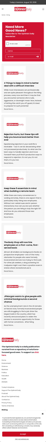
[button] (43, 413)
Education (5, 376)
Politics (4, 372)
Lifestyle (4, 382)
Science (5, 366)
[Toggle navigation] (3, 9)
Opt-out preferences (22, 439)
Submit (37, 57)
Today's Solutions (8, 387)
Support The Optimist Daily (11, 390)
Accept (23, 434)
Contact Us (6, 400)
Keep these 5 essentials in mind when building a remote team (20, 189)
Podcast (5, 393)
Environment (6, 363)
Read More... (9, 109)
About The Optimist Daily (10, 396)
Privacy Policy (7, 403)
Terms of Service (8, 406)
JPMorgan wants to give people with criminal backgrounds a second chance (23, 299)
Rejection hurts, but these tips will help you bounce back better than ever (21, 137)
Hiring (8, 15)
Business (5, 369)
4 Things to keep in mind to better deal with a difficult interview (21, 84)
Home (3, 15)
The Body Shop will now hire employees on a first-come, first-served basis (21, 245)
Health (4, 379)
